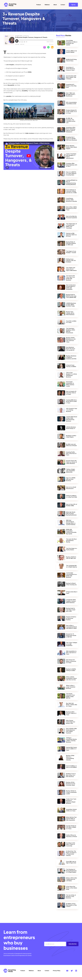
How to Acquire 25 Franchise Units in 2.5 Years (71, 393)
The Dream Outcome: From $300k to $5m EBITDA (70, 696)
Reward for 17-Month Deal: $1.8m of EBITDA (71, 635)
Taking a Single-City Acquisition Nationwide (70, 471)
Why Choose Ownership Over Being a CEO (70, 722)
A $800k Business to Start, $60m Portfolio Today (71, 305)
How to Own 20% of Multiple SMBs (71, 505)
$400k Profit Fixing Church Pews (71, 60)
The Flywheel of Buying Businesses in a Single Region (71, 871)
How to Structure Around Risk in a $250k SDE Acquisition (71, 287)
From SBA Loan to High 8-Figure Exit (71, 862)
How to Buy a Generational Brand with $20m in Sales (71, 627)
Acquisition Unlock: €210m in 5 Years (71, 810)
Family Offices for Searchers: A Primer (71, 836)
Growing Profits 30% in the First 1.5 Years (71, 454)
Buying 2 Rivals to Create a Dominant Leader (71, 792)
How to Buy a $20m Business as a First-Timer (71, 208)
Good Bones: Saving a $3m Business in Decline (71, 200)
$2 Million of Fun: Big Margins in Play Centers (71, 905)
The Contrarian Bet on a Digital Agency (71, 566)
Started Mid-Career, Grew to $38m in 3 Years (71, 749)
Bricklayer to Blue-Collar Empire (71, 436)
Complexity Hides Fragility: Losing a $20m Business (71, 601)
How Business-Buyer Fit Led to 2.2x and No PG (70, 349)
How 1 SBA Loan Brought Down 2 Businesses (70, 94)
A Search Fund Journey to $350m (71, 366)
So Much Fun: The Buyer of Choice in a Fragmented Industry (71, 853)
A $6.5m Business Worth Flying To (71, 427)
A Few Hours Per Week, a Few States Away (71, 888)
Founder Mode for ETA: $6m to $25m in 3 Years (71, 827)
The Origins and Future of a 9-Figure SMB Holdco (71, 269)
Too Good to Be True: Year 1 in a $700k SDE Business (70, 278)
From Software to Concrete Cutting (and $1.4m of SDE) (71, 191)
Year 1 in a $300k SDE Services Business (70, 479)
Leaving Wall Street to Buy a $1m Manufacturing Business (71, 419)
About (55, 4)
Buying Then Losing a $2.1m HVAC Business (70, 313)
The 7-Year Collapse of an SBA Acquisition (71, 644)
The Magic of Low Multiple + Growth (71, 252)
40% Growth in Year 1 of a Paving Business (71, 410)
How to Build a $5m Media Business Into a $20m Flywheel (71, 730)
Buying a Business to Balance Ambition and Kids (71, 357)
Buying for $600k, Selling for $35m (71, 669)
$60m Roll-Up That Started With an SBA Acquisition (71, 819)
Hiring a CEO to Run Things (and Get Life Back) (71, 879)
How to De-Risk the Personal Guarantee (71, 217)
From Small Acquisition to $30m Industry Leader (70, 384)
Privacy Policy (56, 970)
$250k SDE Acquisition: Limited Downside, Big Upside (71, 531)
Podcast (38, 4)
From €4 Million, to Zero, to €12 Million (71, 766)
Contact (63, 4)
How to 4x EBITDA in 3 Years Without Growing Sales (71, 173)
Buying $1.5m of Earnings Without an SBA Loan (71, 243)
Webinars (47, 4)
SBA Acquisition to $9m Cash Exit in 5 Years (71, 653)
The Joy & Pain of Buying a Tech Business (71, 897)
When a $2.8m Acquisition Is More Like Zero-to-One (71, 678)
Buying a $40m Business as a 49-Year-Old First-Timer (71, 340)
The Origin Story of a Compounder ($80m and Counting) (71, 226)
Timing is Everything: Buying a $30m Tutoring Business (71, 740)
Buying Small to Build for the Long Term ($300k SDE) (71, 296)
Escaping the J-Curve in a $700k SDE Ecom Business (71, 139)
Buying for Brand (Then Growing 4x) (71, 584)
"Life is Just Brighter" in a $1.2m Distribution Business (71, 374)
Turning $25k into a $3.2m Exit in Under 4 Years (71, 401)
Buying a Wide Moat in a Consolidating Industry (70, 757)
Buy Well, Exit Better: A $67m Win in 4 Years (71, 705)
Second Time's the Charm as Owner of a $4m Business (71, 462)
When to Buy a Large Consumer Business (70, 687)
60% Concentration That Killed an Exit (71, 103)
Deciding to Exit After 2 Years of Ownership (70, 844)
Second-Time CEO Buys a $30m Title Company (71, 77)
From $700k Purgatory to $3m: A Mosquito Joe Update (71, 42)
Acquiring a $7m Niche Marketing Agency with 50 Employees (70, 129)
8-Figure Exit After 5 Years (71, 592)
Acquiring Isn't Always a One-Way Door (71, 86)
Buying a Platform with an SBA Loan (71, 557)
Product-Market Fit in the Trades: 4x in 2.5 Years (71, 112)
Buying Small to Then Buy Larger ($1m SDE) (70, 610)
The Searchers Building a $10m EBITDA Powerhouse (70, 330)
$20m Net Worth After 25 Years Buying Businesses (71, 514)
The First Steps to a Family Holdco (71, 549)
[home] (20, 5)
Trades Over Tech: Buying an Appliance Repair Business (71, 801)
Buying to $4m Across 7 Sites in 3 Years (71, 713)
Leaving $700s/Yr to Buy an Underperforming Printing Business (71, 182)
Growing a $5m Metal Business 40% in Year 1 (71, 165)
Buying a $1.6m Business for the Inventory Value (70, 784)
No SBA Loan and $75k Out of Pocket (71, 445)
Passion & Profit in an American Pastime (71, 618)
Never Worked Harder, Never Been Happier (71, 147)
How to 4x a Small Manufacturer (71, 488)
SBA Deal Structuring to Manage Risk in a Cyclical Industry (70, 522)
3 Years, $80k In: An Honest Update (71, 51)
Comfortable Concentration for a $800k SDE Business (71, 575)
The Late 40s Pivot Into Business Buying (71, 541)
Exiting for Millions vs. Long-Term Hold (71, 496)
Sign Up (73, 4)
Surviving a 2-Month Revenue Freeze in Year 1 (70, 69)
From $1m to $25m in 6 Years (71, 321)
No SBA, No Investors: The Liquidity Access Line (70, 120)
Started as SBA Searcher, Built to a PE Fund (71, 235)
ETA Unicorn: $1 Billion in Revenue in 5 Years (71, 661)
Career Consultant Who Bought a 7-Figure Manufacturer (71, 156)
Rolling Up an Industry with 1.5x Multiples (71, 261)
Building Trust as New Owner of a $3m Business (71, 775)
